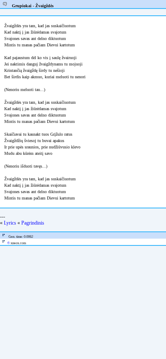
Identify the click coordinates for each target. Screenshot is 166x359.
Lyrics (10, 223)
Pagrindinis (32, 223)
